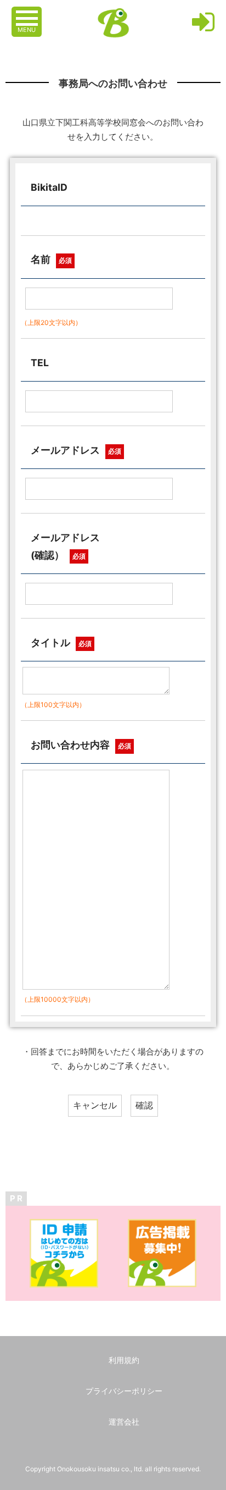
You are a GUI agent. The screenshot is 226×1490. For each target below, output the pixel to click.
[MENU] (28, 13)
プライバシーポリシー (124, 1390)
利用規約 (124, 1360)
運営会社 (124, 1421)
